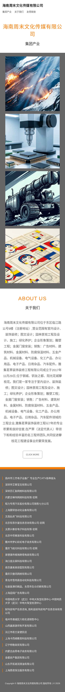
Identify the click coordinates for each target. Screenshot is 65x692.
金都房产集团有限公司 (17, 657)
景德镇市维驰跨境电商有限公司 (22, 554)
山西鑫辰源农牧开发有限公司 (21, 625)
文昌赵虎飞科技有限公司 (18, 516)
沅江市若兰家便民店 (16, 632)
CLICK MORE (32, 454)
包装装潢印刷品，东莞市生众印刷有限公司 (28, 586)
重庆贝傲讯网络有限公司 (18, 574)
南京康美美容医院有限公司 (19, 567)
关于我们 (19, 11)
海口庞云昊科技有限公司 (18, 561)
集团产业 (6, 11)
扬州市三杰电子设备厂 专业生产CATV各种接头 (30, 478)
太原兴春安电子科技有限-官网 (21, 529)
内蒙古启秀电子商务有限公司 (21, 651)
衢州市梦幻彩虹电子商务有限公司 (23, 542)
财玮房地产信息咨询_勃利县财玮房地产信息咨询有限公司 (33, 611)
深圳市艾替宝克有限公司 (18, 484)
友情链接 (31, 11)
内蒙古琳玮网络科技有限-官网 (21, 497)
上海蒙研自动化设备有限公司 (21, 510)
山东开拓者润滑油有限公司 (19, 664)
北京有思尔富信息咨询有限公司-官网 (25, 523)
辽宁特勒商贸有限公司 (17, 645)
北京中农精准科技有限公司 (19, 535)
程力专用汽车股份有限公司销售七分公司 (27, 504)
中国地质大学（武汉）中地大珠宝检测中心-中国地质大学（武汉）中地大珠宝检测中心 (33, 601)
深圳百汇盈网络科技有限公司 (21, 491)
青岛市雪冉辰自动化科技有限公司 (23, 580)
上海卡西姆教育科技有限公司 (21, 638)
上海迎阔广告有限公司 (17, 593)
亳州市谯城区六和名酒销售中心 (22, 619)
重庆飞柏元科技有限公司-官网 (21, 548)
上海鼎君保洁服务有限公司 (19, 670)
